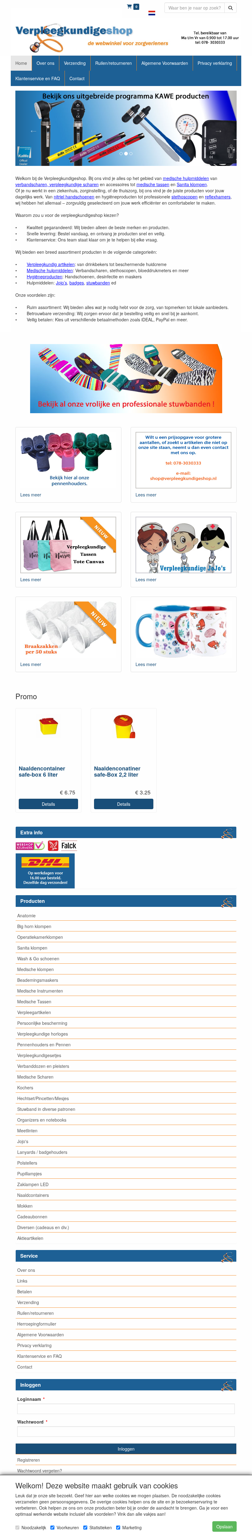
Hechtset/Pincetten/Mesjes (43, 1098)
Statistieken (100, 1527)
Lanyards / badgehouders (42, 1152)
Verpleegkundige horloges (42, 1034)
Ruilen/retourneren (35, 1313)
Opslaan (224, 1526)
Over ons (26, 1270)
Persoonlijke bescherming (42, 1023)
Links (22, 1281)
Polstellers (27, 1163)
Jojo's (22, 1141)
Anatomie (26, 915)
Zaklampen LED (33, 1184)
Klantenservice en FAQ (39, 1356)
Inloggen (126, 1449)
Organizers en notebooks (41, 1120)
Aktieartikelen (30, 1238)
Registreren (28, 1460)
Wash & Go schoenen (38, 958)
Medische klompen (35, 969)
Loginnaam (29, 1399)
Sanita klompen (32, 948)
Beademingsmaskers (37, 980)
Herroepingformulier (36, 1324)
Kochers (25, 1087)
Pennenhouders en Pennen (44, 1044)
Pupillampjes (29, 1173)
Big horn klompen (34, 926)
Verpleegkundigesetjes (39, 1055)
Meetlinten (27, 1130)
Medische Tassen (34, 1001)
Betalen (24, 1291)
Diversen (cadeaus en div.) (43, 1227)
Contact (24, 1367)
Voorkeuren (68, 1527)
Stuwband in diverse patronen (46, 1109)
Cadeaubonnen (32, 1216)
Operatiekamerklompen (40, 937)
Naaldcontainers (33, 1195)
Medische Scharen (35, 1077)
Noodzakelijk (34, 1527)
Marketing (132, 1527)
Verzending (28, 1302)
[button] (152, 9)
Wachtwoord (30, 1422)
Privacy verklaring (34, 1345)
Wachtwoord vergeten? (39, 1470)
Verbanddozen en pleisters (43, 1066)
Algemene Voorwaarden (40, 1334)
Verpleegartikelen (34, 1012)
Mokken (25, 1206)
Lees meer (30, 495)
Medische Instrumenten (40, 991)
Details (48, 804)
